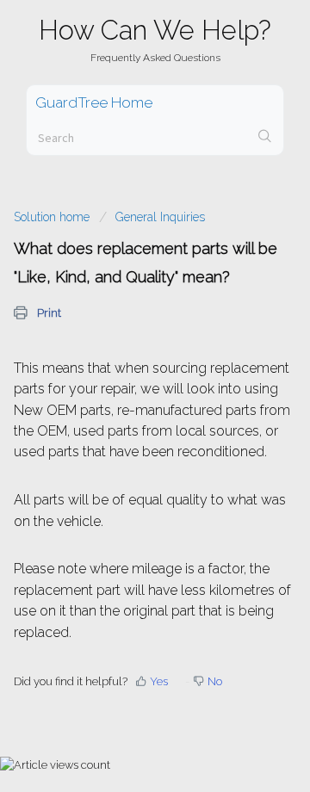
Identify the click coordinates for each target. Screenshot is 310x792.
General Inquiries (160, 217)
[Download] (123, 381)
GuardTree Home (93, 102)
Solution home (53, 217)
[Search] (265, 138)
